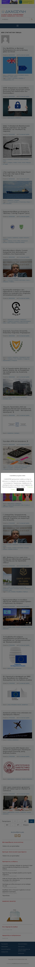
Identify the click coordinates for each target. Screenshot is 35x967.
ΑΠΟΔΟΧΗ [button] (20, 489)
